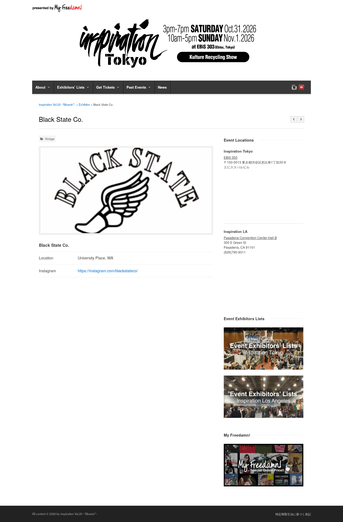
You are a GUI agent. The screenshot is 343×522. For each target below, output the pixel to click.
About (40, 87)
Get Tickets (105, 87)
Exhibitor (84, 104)
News (162, 87)
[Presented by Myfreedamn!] (57, 8)
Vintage (49, 139)
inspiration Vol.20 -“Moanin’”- (57, 104)
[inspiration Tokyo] (263, 368)
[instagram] (294, 87)
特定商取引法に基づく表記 (293, 514)
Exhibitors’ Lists (70, 87)
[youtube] (301, 87)
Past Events (136, 87)
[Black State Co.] (125, 190)
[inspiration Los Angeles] (263, 416)
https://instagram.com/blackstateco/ (108, 270)
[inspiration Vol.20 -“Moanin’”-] (171, 69)
